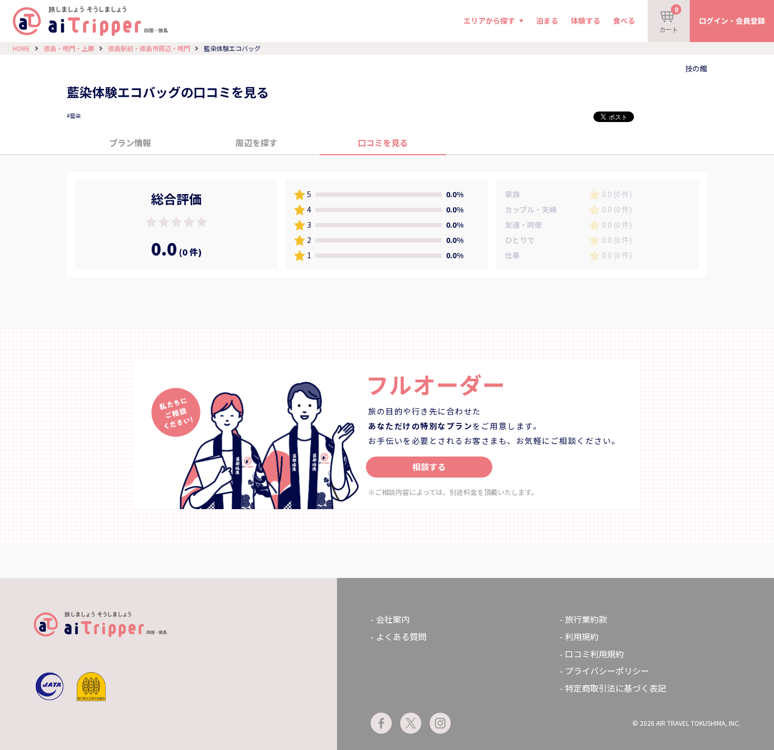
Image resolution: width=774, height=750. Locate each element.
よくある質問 (401, 636)
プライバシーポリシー (607, 670)
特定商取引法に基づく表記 (615, 688)
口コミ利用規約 (594, 653)
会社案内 (393, 619)
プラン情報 (130, 142)
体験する (585, 20)
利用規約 (582, 636)
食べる (624, 20)
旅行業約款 (586, 619)
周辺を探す (256, 142)
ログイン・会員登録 (732, 20)
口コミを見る (383, 142)
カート (668, 19)
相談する (429, 466)
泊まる (547, 20)
